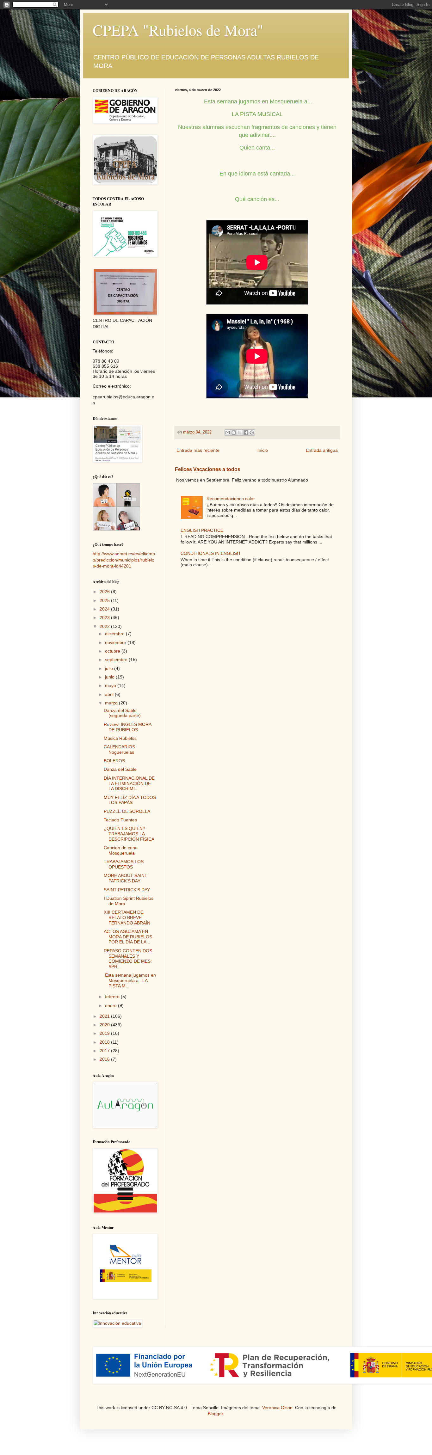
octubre (113, 651)
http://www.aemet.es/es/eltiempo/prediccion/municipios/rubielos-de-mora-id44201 (124, 559)
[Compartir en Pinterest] (252, 432)
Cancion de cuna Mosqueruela (121, 850)
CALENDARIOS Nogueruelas (119, 749)
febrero (113, 996)
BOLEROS (114, 760)
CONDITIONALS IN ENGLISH (210, 553)
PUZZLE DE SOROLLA (127, 811)
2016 (105, 1059)
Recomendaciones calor (231, 498)
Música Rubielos (120, 738)
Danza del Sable (120, 769)
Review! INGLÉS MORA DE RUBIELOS (127, 727)
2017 (105, 1050)
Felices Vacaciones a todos (207, 469)
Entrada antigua (322, 450)
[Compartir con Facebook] (246, 432)
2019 (105, 1033)
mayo (111, 685)
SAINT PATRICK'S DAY (127, 889)
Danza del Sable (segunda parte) (122, 713)
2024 (105, 608)
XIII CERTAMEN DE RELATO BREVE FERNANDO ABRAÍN (127, 917)
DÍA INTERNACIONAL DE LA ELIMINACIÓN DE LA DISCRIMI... (129, 783)
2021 (105, 1016)
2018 (105, 1042)
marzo (112, 702)
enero (111, 1005)
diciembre (115, 633)
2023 (105, 617)
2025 (105, 600)
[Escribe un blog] (234, 432)
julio (109, 668)
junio (110, 676)
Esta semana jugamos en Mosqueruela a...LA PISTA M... (130, 980)
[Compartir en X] (240, 432)
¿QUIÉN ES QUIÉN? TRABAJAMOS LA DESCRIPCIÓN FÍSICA (129, 834)
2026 (105, 591)
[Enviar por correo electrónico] (228, 432)
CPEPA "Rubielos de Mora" (178, 30)
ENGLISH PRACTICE (202, 530)
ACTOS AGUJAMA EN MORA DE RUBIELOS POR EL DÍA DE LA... (128, 937)
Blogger (215, 1413)
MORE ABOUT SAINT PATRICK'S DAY (125, 878)
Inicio (262, 450)
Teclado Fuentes (120, 819)
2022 (105, 626)
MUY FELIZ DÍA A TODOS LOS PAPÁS (130, 800)
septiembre (117, 659)
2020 (105, 1024)
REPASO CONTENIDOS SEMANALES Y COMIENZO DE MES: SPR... (128, 958)
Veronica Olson (277, 1407)
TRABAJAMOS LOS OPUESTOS (124, 864)
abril (110, 694)
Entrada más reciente (197, 450)
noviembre (116, 642)
